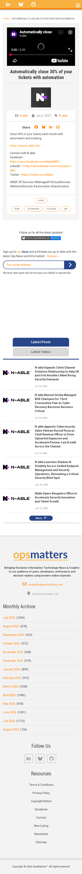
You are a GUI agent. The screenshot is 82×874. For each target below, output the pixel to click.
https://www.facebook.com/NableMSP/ (35, 161)
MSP (66, 209)
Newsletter (41, 834)
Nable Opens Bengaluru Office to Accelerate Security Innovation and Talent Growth (56, 497)
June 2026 (9, 712)
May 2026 (9, 703)
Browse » (53, 256)
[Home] (41, 554)
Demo (17, 209)
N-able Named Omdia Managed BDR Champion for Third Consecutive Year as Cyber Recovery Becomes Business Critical (55, 403)
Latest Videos (41, 352)
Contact (41, 817)
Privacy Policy (41, 793)
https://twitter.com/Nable (37, 174)
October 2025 (11, 643)
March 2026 (10, 686)
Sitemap (41, 842)
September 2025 (13, 634)
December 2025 (13, 660)
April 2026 (9, 695)
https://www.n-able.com (25, 145)
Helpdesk (51, 209)
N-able (24, 115)
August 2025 (11, 626)
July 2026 (9, 721)
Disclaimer (41, 809)
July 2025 (9, 617)
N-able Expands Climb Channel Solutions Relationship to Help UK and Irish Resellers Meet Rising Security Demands (57, 373)
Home (6, 19)
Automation (33, 209)
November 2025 (13, 652)
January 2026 (11, 669)
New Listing (41, 825)
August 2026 (11, 729)
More (39, 518)
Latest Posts (41, 342)
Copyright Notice (41, 801)
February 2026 (12, 678)
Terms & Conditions (41, 784)
